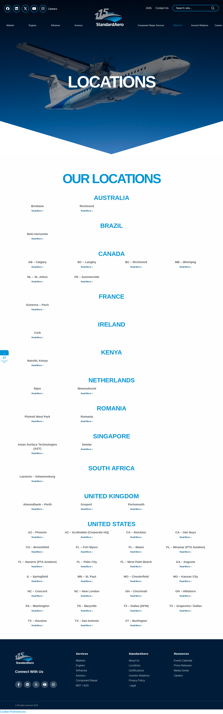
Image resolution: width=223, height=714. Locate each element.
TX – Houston (37, 620)
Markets (10, 25)
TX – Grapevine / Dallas (185, 606)
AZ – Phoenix (37, 532)
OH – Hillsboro (185, 591)
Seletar (87, 444)
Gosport (87, 504)
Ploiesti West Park (37, 416)
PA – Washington (37, 606)
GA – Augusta (185, 562)
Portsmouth (136, 504)
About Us (177, 25)
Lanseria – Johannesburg (37, 476)
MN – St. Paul (87, 576)
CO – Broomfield (37, 547)
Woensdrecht (87, 388)
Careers (51, 8)
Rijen (37, 388)
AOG (149, 8)
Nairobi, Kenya (37, 360)
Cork (37, 332)
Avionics (79, 25)
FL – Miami (136, 547)
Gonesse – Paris (37, 304)
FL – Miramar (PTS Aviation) (185, 547)
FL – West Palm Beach (136, 562)
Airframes (55, 25)
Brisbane (37, 206)
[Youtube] (44, 684)
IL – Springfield (37, 576)
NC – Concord (37, 591)
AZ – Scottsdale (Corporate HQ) (87, 532)
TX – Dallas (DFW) (136, 606)
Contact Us (162, 8)
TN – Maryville (87, 606)
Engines (32, 25)
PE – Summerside (86, 277)
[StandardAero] (110, 17)
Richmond (87, 206)
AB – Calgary (37, 262)
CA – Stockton (136, 532)
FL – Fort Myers (87, 547)
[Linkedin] (27, 684)
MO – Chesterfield (136, 576)
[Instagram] (53, 684)
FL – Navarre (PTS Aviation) (37, 562)
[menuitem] (15, 25)
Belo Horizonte (37, 234)
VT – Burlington (136, 620)
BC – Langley (87, 262)
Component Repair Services (151, 25)
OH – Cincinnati (136, 591)
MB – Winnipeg (185, 262)
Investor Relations (199, 25)
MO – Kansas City (185, 576)
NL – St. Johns (37, 277)
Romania (87, 416)
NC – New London (86, 591)
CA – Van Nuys (185, 532)
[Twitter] (36, 684)
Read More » (37, 211)
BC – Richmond (136, 262)
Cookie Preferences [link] (13, 711)
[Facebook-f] (18, 684)
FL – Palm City (87, 562)
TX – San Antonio (87, 620)
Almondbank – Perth (37, 504)
